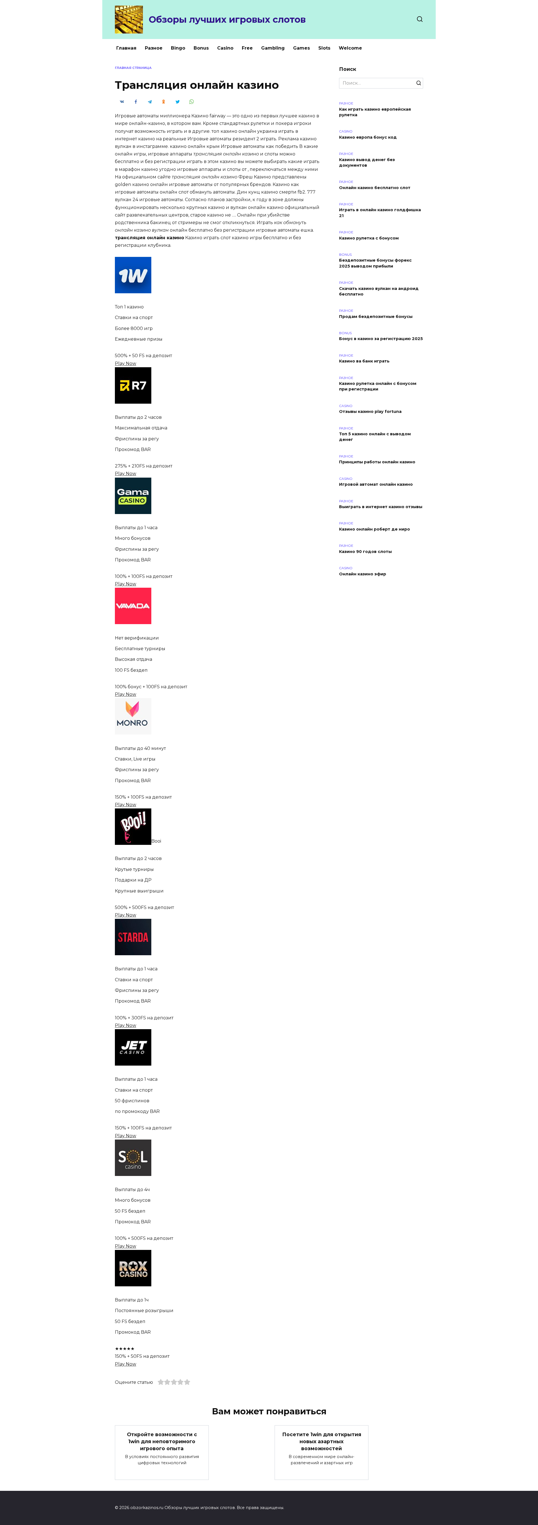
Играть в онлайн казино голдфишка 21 (380, 213)
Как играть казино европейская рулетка (375, 112)
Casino (225, 48)
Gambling (273, 48)
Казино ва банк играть (364, 361)
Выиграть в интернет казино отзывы (380, 507)
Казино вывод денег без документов (367, 162)
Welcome (350, 48)
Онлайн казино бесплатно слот (375, 187)
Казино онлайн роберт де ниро (374, 529)
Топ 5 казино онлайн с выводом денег (375, 437)
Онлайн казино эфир (362, 573)
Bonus (201, 48)
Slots (324, 48)
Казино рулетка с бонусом (369, 238)
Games (301, 48)
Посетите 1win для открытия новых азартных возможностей (321, 1441)
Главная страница (133, 68)
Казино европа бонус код (368, 137)
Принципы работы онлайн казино (377, 462)
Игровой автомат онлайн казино (376, 484)
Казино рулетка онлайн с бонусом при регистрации (377, 386)
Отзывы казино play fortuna (370, 411)
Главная (126, 48)
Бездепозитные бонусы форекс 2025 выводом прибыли (375, 263)
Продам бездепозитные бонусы (375, 316)
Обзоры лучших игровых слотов (227, 19)
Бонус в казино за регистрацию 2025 (381, 338)
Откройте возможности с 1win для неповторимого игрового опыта (162, 1441)
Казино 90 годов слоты (365, 551)
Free (247, 48)
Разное (154, 48)
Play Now (125, 363)
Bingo (178, 48)
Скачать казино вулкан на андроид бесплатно (379, 291)
